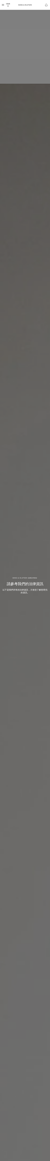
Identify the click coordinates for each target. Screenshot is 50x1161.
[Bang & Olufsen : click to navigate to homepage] (25, 5)
